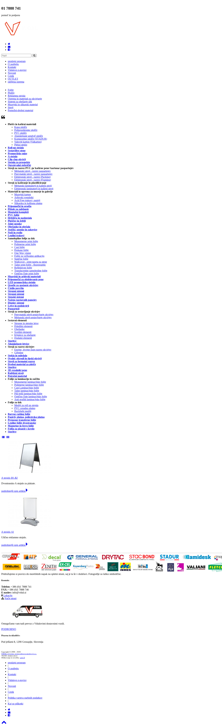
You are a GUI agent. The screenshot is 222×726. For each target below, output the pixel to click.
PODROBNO (8, 629)
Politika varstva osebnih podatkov (25, 697)
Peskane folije (21, 250)
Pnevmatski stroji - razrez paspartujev (33, 174)
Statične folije (21, 259)
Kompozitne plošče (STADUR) (30, 138)
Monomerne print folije (26, 241)
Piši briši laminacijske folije (28, 393)
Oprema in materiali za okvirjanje (25, 98)
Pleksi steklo (20, 144)
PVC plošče (20, 133)
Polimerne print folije (25, 244)
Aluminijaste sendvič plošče (28, 136)
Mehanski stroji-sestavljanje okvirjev (33, 317)
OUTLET (13, 78)
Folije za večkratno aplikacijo (29, 256)
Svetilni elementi (22, 332)
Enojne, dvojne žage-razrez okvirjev (32, 349)
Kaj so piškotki (15, 703)
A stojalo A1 (7, 531)
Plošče (11, 92)
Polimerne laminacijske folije (29, 384)
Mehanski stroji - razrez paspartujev (32, 171)
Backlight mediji (22, 411)
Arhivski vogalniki (23, 197)
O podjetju (13, 64)
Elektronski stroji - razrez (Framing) (32, 179)
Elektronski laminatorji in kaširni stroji (33, 188)
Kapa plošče (20, 127)
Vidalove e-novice (17, 70)
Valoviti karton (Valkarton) (28, 141)
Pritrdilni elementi (23, 326)
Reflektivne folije (23, 267)
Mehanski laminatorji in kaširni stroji (33, 185)
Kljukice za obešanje (25, 335)
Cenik (11, 76)
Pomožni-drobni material (20, 110)
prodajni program (17, 61)
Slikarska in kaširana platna (28, 203)
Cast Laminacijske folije (26, 387)
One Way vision (22, 253)
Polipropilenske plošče (25, 130)
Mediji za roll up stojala (26, 405)
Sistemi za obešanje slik (20, 101)
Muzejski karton (22, 194)
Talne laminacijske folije (26, 390)
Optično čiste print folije (26, 273)
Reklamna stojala (16, 95)
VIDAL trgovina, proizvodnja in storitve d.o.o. (19, 654)
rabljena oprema (16, 81)
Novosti (12, 73)
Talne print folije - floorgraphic (30, 264)
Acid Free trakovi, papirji (27, 200)
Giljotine (18, 352)
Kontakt (12, 67)
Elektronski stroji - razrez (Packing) (32, 177)
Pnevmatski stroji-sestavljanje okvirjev (33, 314)
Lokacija (7, 595)
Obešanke (19, 329)
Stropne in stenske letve (26, 323)
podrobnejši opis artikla (13, 491)
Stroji (10, 107)
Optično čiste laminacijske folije (30, 396)
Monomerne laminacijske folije (30, 381)
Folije (11, 89)
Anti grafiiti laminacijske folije (29, 399)
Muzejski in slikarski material (23, 104)
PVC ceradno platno (24, 408)
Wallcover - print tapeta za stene (30, 261)
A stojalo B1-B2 (9, 477)
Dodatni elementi (23, 338)
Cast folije (19, 247)
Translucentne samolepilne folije (30, 270)
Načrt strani (10, 598)
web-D (22, 658)
